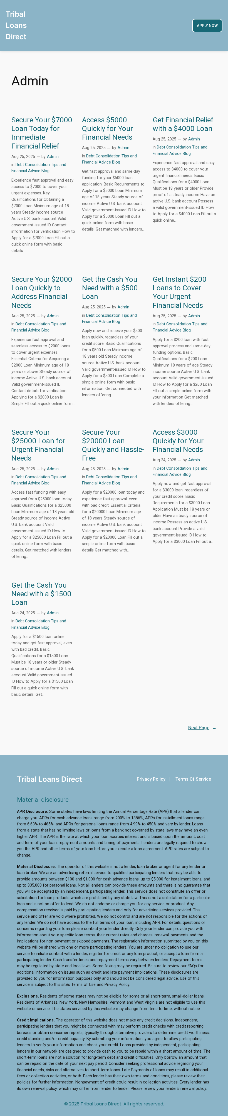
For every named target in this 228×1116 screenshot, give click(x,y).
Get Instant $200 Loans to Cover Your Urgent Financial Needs (180, 292)
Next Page (202, 727)
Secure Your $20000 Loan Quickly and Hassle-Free (113, 445)
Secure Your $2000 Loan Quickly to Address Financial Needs (41, 292)
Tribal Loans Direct (16, 25)
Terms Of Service (193, 779)
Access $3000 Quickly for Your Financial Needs (178, 441)
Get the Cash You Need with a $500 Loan (110, 288)
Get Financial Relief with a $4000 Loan (183, 124)
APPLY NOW (207, 25)
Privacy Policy (151, 779)
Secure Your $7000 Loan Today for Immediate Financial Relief (41, 133)
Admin (53, 156)
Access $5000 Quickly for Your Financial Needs (107, 129)
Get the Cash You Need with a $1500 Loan (41, 594)
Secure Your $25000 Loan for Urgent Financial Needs (38, 445)
